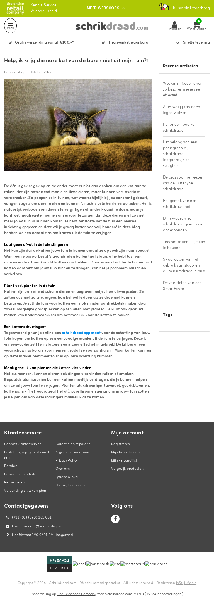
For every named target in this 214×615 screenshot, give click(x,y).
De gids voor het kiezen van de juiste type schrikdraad (183, 183)
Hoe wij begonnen (70, 485)
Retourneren (14, 482)
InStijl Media (186, 583)
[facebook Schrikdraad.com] (115, 518)
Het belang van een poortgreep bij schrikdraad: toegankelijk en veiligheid (180, 154)
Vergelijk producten (127, 469)
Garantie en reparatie (73, 444)
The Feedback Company (76, 594)
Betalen (10, 466)
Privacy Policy (66, 461)
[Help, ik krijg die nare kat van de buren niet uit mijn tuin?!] (78, 127)
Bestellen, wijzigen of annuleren (27, 455)
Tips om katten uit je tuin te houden (184, 245)
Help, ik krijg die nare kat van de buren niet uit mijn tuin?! (76, 61)
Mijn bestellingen (125, 452)
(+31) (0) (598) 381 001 (31, 518)
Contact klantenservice (23, 444)
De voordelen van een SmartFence (182, 286)
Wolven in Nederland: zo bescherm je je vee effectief (182, 89)
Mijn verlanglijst (124, 461)
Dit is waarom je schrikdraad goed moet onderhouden (183, 224)
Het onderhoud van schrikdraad (180, 128)
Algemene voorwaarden (74, 452)
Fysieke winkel (67, 477)
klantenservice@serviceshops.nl (38, 526)
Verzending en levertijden (25, 491)
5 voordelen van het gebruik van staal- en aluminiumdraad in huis (184, 266)
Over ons (62, 469)
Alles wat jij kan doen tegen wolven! (181, 110)
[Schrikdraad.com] (15, 8)
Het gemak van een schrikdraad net (180, 204)
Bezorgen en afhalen (21, 474)
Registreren (120, 444)
